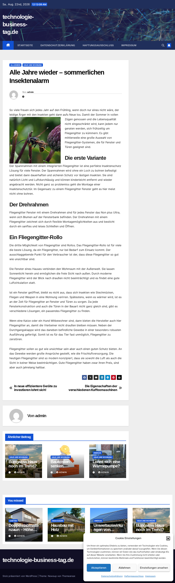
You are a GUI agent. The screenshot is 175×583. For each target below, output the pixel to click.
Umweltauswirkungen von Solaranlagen (108, 529)
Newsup (52, 576)
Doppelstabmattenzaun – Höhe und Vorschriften (24, 529)
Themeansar (68, 576)
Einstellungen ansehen (154, 567)
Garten (13, 521)
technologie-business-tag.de (18, 24)
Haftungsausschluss (134, 576)
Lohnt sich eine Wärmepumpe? (106, 463)
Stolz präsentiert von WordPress (20, 576)
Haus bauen (57, 521)
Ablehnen (124, 567)
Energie (97, 453)
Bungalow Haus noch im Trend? (23, 463)
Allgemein (15, 65)
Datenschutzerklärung (112, 576)
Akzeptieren (98, 567)
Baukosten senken (60, 463)
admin (30, 92)
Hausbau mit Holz (62, 527)
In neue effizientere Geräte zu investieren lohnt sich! (35, 388)
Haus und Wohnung (33, 65)
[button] (168, 538)
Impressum (150, 576)
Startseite (25, 45)
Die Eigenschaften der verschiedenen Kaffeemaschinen (93, 388)
